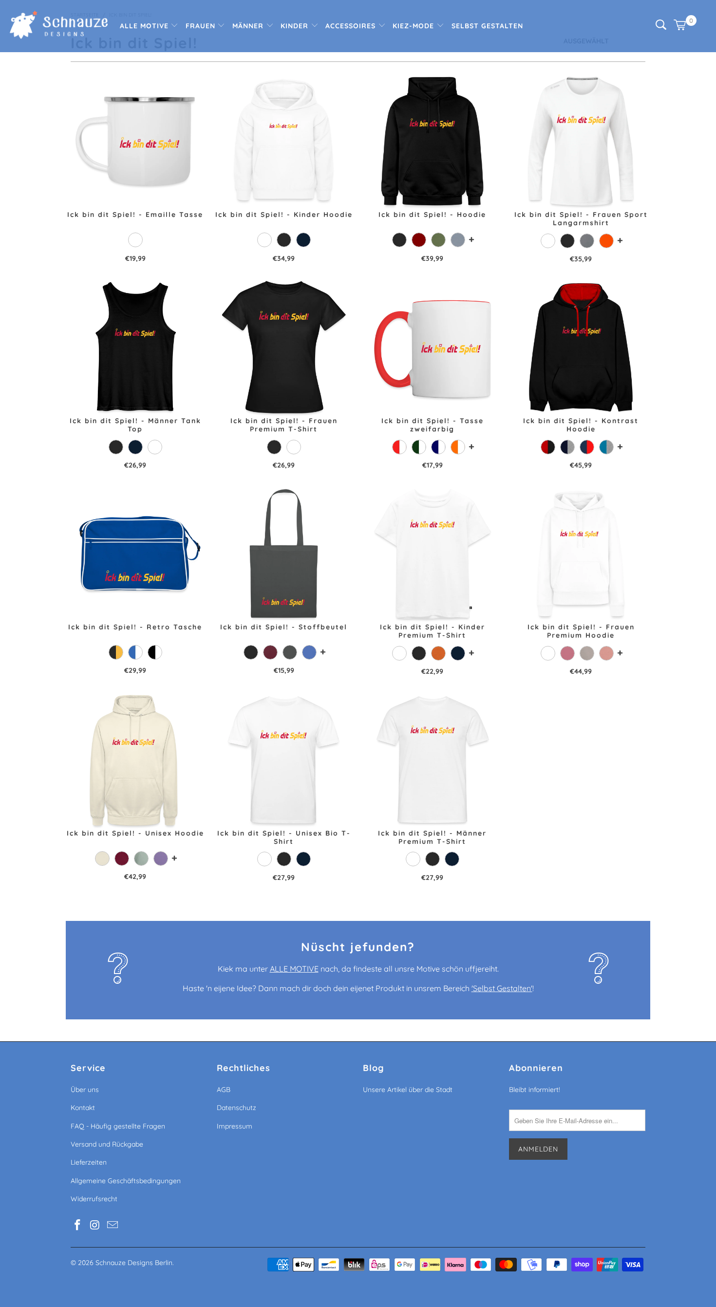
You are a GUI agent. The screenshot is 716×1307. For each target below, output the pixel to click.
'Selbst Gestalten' (501, 988)
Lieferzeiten (89, 1162)
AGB (223, 1089)
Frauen (202, 25)
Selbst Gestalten (487, 25)
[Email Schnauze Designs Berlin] (112, 1225)
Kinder (296, 25)
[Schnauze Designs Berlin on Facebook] (78, 1225)
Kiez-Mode (414, 25)
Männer (249, 25)
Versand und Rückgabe (107, 1144)
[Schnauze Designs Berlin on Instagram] (95, 1225)
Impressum (234, 1126)
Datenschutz (236, 1107)
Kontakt (83, 1107)
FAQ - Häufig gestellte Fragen (118, 1126)
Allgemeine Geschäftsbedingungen (126, 1180)
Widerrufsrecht (94, 1198)
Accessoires (351, 25)
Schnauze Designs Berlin (133, 1262)
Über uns (85, 1089)
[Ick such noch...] (661, 27)
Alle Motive (145, 25)
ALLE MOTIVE (294, 969)
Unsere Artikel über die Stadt (407, 1089)
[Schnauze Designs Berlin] (59, 26)
